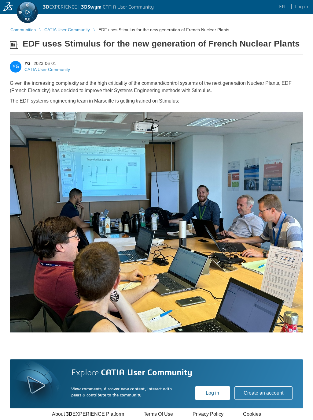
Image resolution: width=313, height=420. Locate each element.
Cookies (252, 414)
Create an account (263, 393)
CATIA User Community (47, 69)
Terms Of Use (158, 414)
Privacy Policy (208, 414)
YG (27, 63)
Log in (212, 393)
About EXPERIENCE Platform (88, 414)
